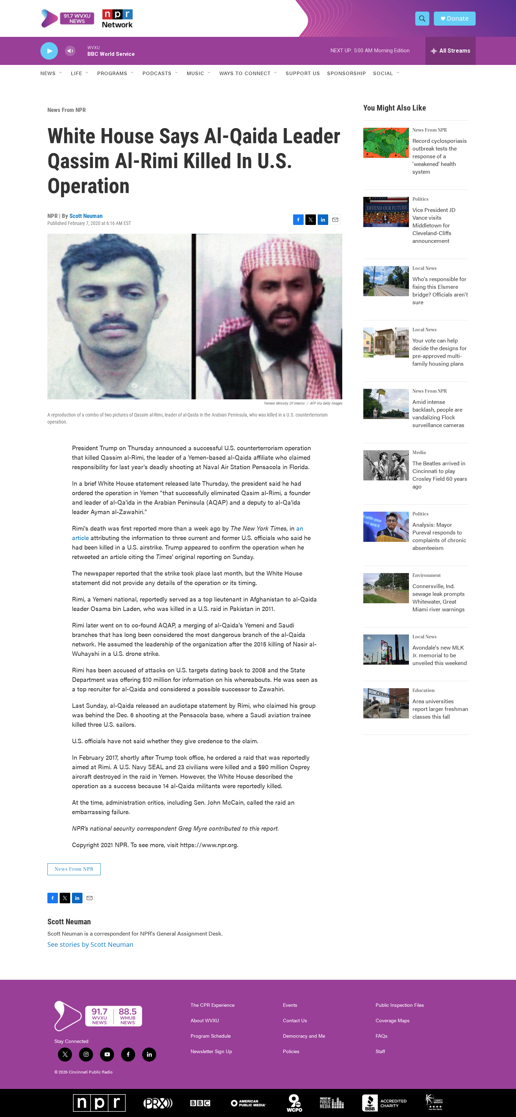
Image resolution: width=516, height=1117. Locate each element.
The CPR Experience (212, 1005)
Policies (291, 1051)
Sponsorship (346, 73)
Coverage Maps (393, 1020)
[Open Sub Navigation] (61, 73)
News (48, 73)
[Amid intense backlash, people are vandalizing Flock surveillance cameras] (386, 404)
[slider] (81, 50)
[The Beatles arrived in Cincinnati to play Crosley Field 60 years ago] (386, 465)
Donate (458, 18)
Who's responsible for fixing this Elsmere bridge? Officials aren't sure (440, 290)
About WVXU (205, 1020)
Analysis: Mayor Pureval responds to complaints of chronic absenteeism (439, 536)
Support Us (303, 73)
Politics (420, 199)
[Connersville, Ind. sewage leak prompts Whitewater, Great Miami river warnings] (386, 588)
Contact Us (295, 1020)
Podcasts (157, 73)
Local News (424, 268)
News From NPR (66, 109)
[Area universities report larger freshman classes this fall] (386, 703)
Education (423, 690)
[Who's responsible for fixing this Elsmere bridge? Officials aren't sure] (386, 281)
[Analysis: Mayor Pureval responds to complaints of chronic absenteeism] (386, 527)
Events (290, 1005)
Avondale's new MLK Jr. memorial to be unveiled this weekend (439, 655)
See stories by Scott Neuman (90, 944)
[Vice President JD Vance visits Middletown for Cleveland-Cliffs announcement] (386, 212)
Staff (380, 1051)
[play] (49, 51)
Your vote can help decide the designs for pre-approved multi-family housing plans (439, 351)
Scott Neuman (86, 215)
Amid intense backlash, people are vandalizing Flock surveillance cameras (438, 413)
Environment (426, 575)
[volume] (70, 51)
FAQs (382, 1036)
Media (419, 453)
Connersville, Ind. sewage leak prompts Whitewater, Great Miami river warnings (438, 597)
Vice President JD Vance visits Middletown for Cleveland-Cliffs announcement (434, 225)
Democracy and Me (304, 1036)
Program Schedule (211, 1036)
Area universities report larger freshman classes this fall (440, 708)
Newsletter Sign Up (211, 1051)
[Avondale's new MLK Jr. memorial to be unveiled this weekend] (386, 649)
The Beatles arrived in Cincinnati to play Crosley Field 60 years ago (439, 474)
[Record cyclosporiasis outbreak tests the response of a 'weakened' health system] (386, 143)
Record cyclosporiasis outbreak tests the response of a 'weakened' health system (439, 156)
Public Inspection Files (400, 1005)
